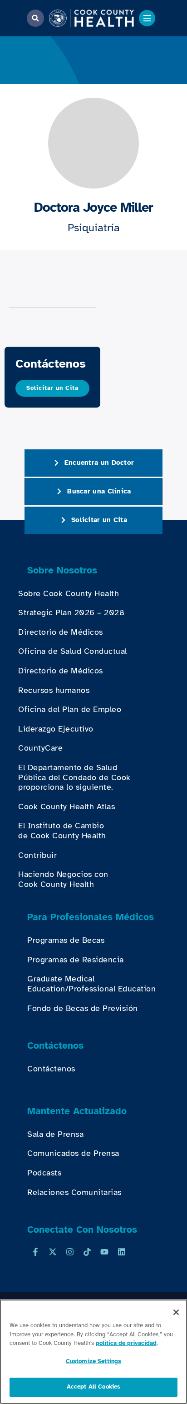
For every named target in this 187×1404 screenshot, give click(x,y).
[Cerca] (176, 1312)
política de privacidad (126, 1343)
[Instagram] (70, 1252)
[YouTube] (104, 1252)
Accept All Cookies (93, 1386)
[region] (93, 1351)
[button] (35, 18)
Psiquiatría (94, 227)
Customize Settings (93, 1361)
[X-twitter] (52, 1252)
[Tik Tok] (87, 1252)
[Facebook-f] (35, 1252)
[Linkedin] (121, 1252)
